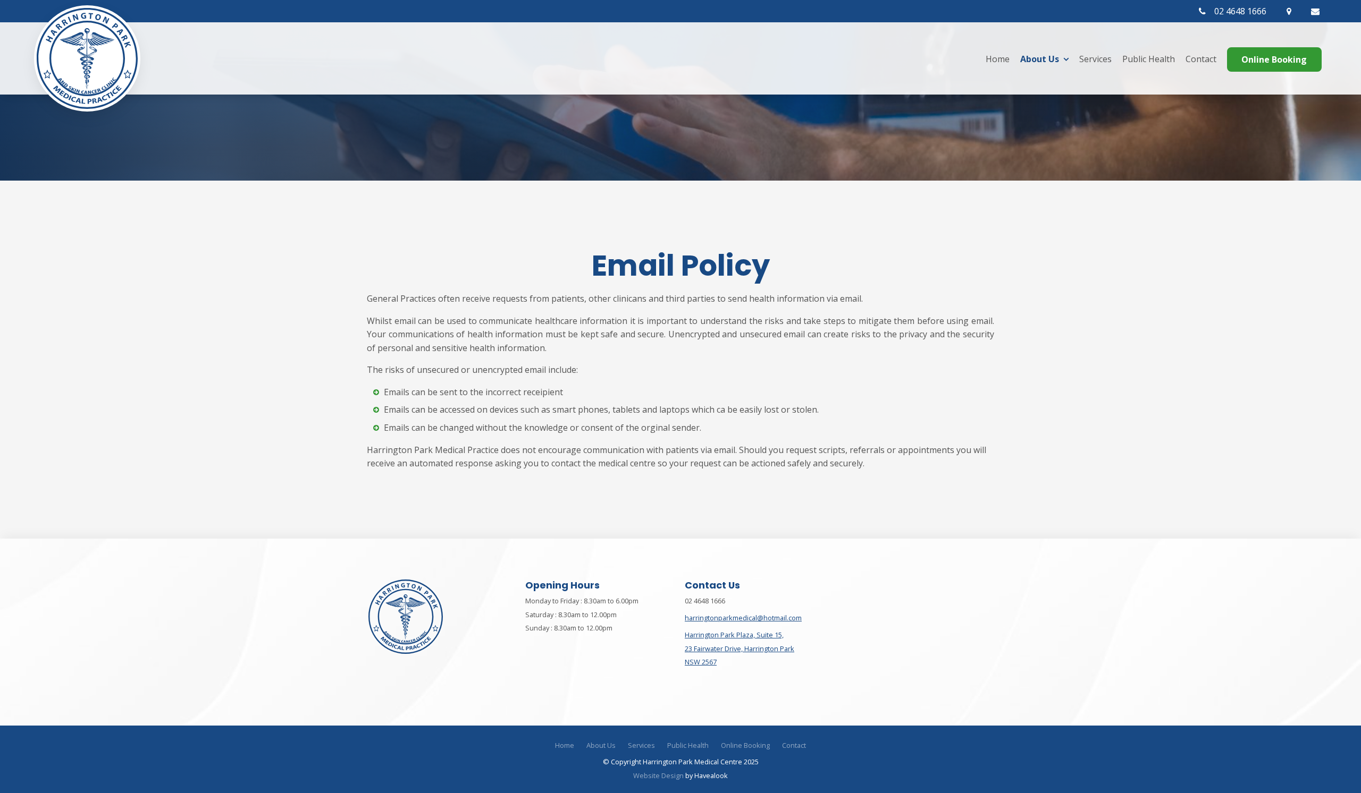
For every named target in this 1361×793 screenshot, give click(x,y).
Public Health (1148, 59)
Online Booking (1274, 59)
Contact (1201, 59)
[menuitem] (564, 745)
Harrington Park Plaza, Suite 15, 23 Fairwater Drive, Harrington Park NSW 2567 (739, 648)
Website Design (658, 775)
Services (1095, 59)
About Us (1039, 59)
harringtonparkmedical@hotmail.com (743, 618)
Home (998, 59)
